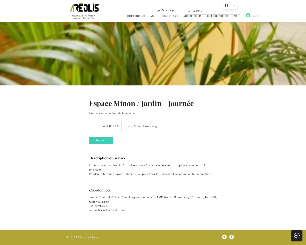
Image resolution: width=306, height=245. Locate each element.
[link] (101, 140)
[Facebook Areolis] (231, 237)
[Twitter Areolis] (224, 237)
